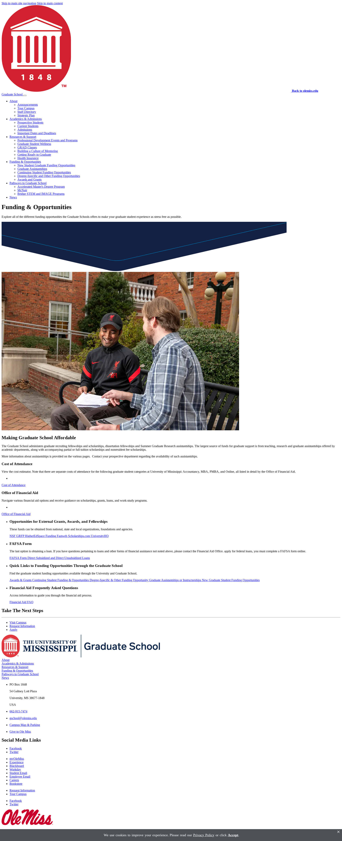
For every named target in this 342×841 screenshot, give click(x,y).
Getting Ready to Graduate (34, 154)
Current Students (27, 126)
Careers (14, 780)
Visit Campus (18, 622)
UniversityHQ (100, 536)
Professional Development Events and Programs (47, 140)
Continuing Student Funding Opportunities (44, 172)
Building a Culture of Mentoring (37, 151)
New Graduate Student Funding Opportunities (231, 580)
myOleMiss (17, 758)
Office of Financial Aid (16, 514)
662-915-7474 (18, 711)
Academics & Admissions (26, 119)
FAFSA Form (19, 558)
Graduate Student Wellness (34, 144)
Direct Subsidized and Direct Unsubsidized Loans (59, 558)
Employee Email (20, 776)
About (13, 101)
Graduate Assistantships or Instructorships (175, 580)
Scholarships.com (79, 536)
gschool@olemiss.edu (23, 718)
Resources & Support (23, 136)
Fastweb (62, 536)
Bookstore (16, 783)
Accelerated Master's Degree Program (41, 186)
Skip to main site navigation (19, 3)
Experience (17, 762)
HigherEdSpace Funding (41, 536)
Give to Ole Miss (20, 731)
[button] (25, 95)
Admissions (24, 129)
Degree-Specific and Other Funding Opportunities (48, 176)
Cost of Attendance (14, 485)
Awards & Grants (21, 580)
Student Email (18, 773)
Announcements (27, 104)
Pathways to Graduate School (28, 183)
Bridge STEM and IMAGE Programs (41, 193)
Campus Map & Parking (25, 725)
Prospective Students (30, 122)
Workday (15, 769)
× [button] (338, 832)
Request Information (22, 626)
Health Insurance (28, 158)
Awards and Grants (29, 179)
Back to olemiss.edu (305, 90)
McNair (22, 190)
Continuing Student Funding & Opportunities (61, 580)
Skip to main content (50, 3)
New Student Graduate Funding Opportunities (46, 165)
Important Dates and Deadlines (36, 133)
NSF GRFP (17, 536)
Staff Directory (26, 111)
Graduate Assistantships (32, 168)
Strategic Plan (26, 115)
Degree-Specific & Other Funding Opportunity (119, 580)
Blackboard (17, 766)
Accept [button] (233, 835)
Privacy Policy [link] (203, 835)
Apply (13, 629)
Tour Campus (25, 108)
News (13, 197)
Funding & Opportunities (25, 161)
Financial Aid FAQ (21, 602)
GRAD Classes (27, 147)
